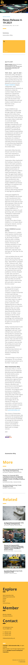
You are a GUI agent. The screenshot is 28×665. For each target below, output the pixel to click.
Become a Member (7, 614)
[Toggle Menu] (26, 2)
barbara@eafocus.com (10, 66)
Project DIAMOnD (10, 85)
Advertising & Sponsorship (9, 596)
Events (4, 600)
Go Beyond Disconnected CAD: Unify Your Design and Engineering (13, 470)
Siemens (6, 472)
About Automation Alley (8, 595)
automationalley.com (14, 410)
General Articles (6, 16)
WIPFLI (5, 488)
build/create (22, 661)
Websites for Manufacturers (18, 660)
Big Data (11, 472)
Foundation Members (8, 616)
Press (4, 601)
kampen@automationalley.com (12, 68)
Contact (4, 598)
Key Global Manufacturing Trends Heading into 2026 (12, 485)
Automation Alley (8, 25)
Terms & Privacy (6, 603)
